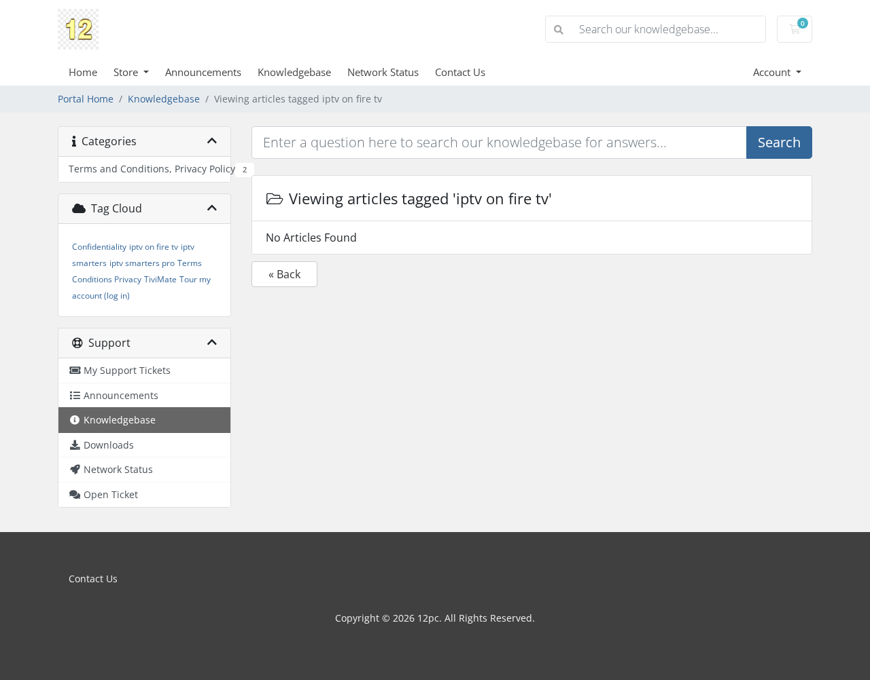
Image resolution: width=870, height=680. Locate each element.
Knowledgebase (294, 72)
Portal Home (86, 98)
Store (127, 72)
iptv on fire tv (153, 246)
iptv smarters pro (142, 263)
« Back (284, 274)
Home (83, 72)
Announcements (203, 72)
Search (779, 142)
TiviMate (160, 279)
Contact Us (460, 72)
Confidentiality (99, 246)
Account (773, 72)
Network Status (383, 72)
